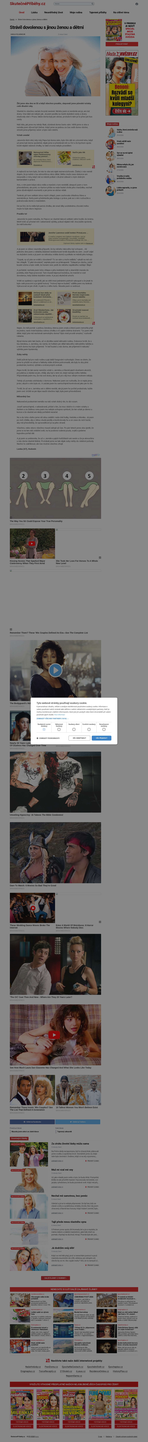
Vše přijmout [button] (101, 738)
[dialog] (74, 721)
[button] (74, 718)
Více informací (59, 715)
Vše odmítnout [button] (79, 738)
